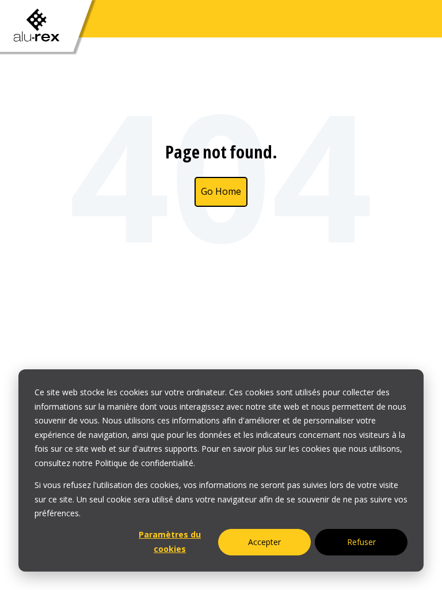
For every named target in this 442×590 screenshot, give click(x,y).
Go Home (221, 191)
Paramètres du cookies (170, 541)
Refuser (361, 541)
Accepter (264, 541)
